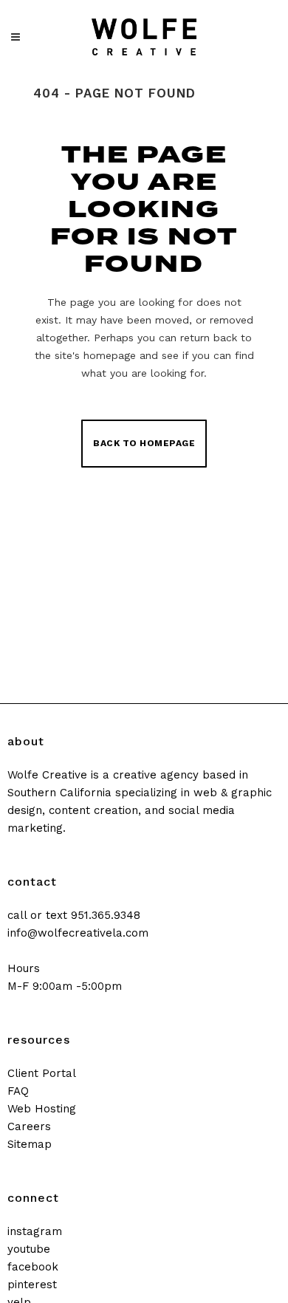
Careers (29, 1126)
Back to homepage (144, 443)
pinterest (32, 1284)
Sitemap (29, 1144)
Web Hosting (41, 1108)
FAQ (18, 1091)
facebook (32, 1266)
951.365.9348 (105, 915)
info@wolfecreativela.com (77, 933)
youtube (28, 1249)
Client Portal (41, 1073)
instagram (34, 1231)
